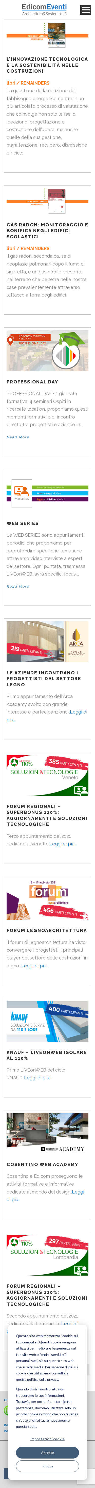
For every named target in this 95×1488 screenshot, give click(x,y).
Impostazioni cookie (47, 1439)
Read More (18, 437)
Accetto (47, 1452)
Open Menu (85, 10)
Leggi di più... (63, 843)
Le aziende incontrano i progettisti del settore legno (44, 678)
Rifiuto (47, 1466)
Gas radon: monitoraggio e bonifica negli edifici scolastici (47, 230)
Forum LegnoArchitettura (47, 930)
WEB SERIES (23, 523)
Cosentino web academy (42, 1164)
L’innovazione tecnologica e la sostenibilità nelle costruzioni (47, 65)
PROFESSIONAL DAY (32, 381)
